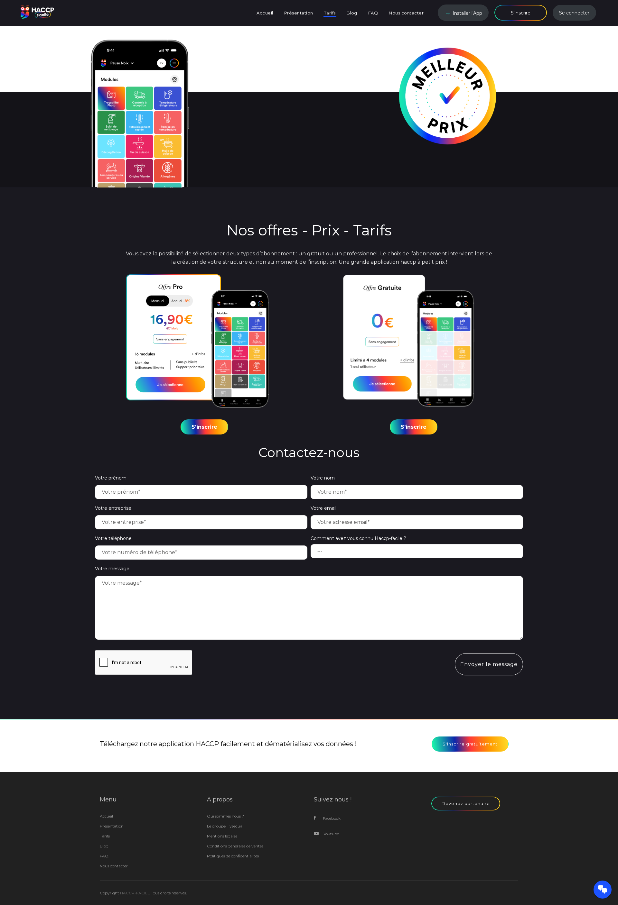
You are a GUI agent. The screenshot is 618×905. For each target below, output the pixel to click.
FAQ (104, 856)
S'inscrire (520, 13)
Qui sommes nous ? (225, 816)
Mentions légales (222, 836)
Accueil (106, 816)
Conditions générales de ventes (235, 846)
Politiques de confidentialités (233, 856)
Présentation (112, 826)
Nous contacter (114, 866)
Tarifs (105, 836)
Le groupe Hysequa (224, 826)
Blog (104, 846)
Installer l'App (467, 13)
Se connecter (574, 13)
